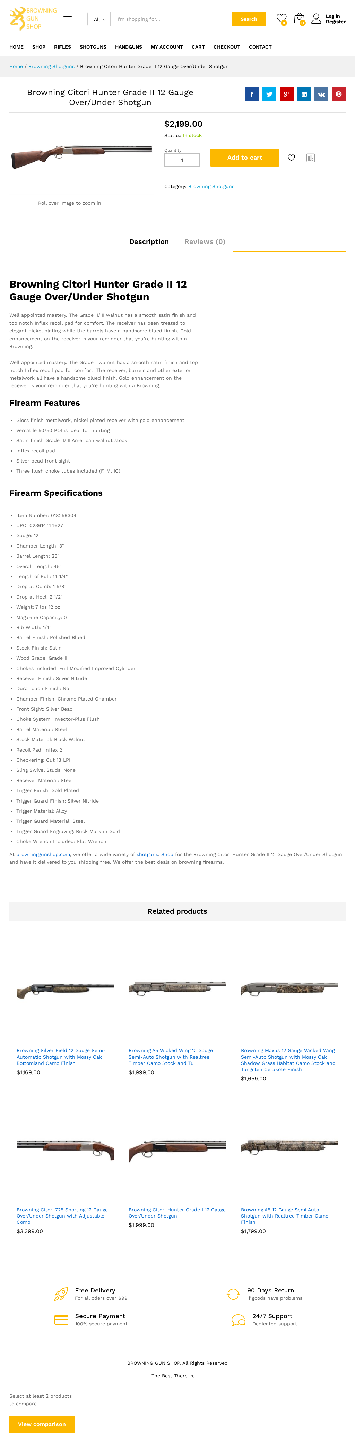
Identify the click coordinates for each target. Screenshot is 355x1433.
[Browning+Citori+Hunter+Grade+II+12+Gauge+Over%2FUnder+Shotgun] (269, 94)
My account (167, 46)
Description (149, 241)
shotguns (147, 854)
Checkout (227, 46)
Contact (260, 46)
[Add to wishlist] (292, 157)
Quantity (172, 150)
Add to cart (244, 157)
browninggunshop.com (43, 854)
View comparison (42, 1424)
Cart (198, 46)
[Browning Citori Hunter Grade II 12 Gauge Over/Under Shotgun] (252, 94)
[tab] (149, 244)
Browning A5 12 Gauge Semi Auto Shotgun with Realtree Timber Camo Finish (284, 1216)
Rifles (62, 46)
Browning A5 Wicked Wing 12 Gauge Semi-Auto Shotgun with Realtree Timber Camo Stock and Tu (171, 1057)
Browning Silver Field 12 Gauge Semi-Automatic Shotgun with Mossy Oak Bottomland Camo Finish (61, 1057)
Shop (38, 46)
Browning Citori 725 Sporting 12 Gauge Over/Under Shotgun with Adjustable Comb (62, 1216)
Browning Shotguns (211, 186)
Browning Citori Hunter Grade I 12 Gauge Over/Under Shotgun (177, 1213)
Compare (311, 157)
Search (249, 19)
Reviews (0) (205, 241)
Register (336, 21)
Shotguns (93, 46)
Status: (172, 135)
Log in (333, 16)
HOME (16, 46)
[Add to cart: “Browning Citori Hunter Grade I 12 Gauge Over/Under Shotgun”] (168, 1198)
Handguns (128, 46)
